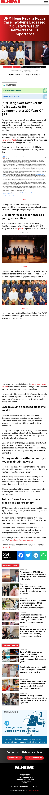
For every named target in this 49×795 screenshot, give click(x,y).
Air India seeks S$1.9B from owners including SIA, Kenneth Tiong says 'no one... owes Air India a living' (33, 575)
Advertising (25, 774)
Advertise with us (34, 758)
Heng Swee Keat (9, 140)
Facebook (6, 547)
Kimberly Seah (17, 74)
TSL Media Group (33, 790)
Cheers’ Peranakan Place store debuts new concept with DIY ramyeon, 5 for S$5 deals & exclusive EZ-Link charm (33, 685)
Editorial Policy (26, 777)
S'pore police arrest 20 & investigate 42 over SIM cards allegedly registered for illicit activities (33, 590)
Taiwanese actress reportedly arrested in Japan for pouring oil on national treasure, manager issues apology (33, 632)
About (25, 776)
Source (24, 199)
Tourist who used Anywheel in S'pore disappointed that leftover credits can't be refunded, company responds (33, 604)
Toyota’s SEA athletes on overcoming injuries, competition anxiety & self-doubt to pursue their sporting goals (33, 657)
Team (25, 783)
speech (20, 228)
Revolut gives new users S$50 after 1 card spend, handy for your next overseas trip (33, 669)
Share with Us (15, 758)
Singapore (16, 67)
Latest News (7, 67)
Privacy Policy (25, 781)
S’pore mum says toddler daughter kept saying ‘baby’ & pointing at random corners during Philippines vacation (33, 618)
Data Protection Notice (26, 779)
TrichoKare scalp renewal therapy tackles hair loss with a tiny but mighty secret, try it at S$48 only (33, 699)
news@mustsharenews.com (21, 540)
